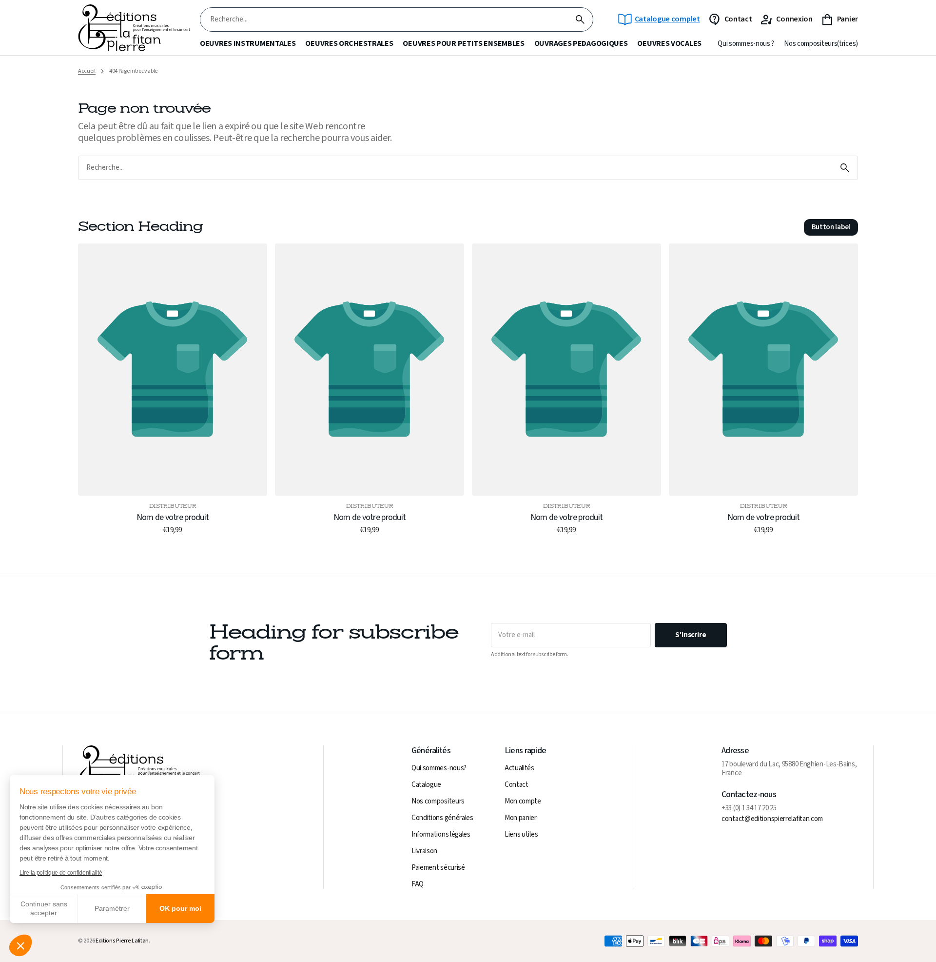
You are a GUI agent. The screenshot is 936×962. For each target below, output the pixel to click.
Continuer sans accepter (43, 908)
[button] (20, 945)
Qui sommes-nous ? (746, 44)
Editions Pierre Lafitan (122, 941)
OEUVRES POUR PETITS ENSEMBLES (463, 43)
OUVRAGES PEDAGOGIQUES (581, 43)
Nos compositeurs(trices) (821, 44)
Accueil (87, 71)
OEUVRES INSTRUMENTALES (247, 43)
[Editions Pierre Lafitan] (134, 28)
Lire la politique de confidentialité (61, 872)
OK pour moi (180, 908)
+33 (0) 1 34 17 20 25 (749, 808)
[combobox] (383, 19)
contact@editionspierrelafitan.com (772, 819)
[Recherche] (580, 19)
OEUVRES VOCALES (669, 43)
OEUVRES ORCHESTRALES (349, 43)
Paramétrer (112, 908)
